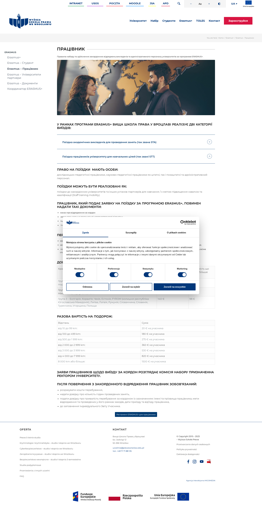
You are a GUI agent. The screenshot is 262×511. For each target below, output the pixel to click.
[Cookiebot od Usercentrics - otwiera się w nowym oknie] (182, 222)
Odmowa (87, 287)
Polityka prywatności (186, 449)
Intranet (75, 3)
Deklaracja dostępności (188, 454)
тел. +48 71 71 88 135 (122, 451)
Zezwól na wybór (131, 287)
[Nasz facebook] (188, 462)
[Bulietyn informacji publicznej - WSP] (209, 462)
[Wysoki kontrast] (219, 4)
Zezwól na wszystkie (175, 287)
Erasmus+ (230, 38)
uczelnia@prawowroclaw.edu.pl (128, 448)
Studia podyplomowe (30, 465)
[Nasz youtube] (201, 462)
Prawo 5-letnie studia (30, 437)
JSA (152, 3)
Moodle (135, 3)
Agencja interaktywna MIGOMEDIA (200, 480)
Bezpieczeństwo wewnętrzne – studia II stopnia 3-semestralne (50, 459)
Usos (95, 3)
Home (221, 38)
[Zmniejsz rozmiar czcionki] (191, 4)
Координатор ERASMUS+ (24, 88)
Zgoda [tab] (85, 232)
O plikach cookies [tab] (176, 232)
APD (165, 3)
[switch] (114, 274)
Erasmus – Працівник (22, 68)
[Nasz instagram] (194, 462)
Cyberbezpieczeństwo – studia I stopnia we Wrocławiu (46, 448)
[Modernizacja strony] (248, 6)
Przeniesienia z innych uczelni (35, 470)
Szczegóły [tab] (131, 232)
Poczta (114, 3)
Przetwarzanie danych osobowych (193, 444)
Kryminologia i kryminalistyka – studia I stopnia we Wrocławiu (50, 443)
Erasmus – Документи (22, 83)
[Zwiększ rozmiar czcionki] (209, 4)
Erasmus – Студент (20, 63)
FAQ (22, 476)
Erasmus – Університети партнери (24, 76)
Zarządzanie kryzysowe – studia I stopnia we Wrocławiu (47, 454)
